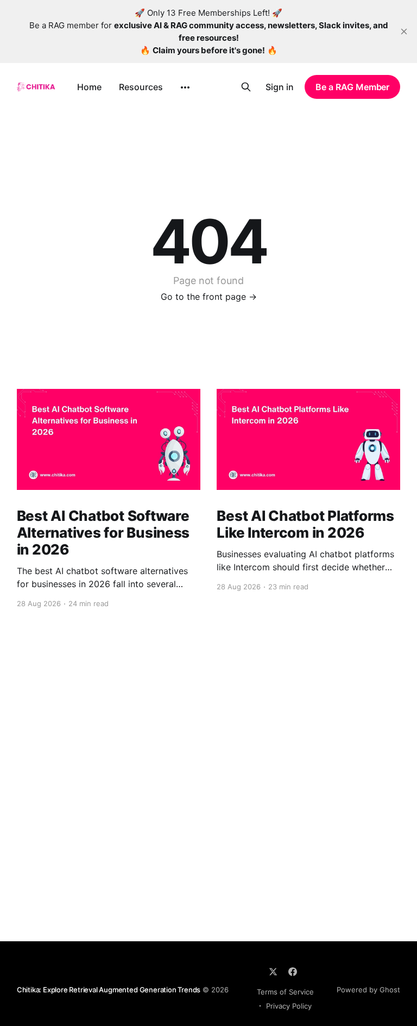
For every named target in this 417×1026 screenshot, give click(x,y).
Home (89, 86)
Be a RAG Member (352, 86)
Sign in (280, 86)
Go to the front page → (209, 296)
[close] (404, 31)
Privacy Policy (289, 1006)
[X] (273, 971)
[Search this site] (246, 87)
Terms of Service (285, 991)
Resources (141, 86)
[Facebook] (292, 971)
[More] (185, 87)
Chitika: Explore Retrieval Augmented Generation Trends (108, 989)
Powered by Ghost (368, 989)
